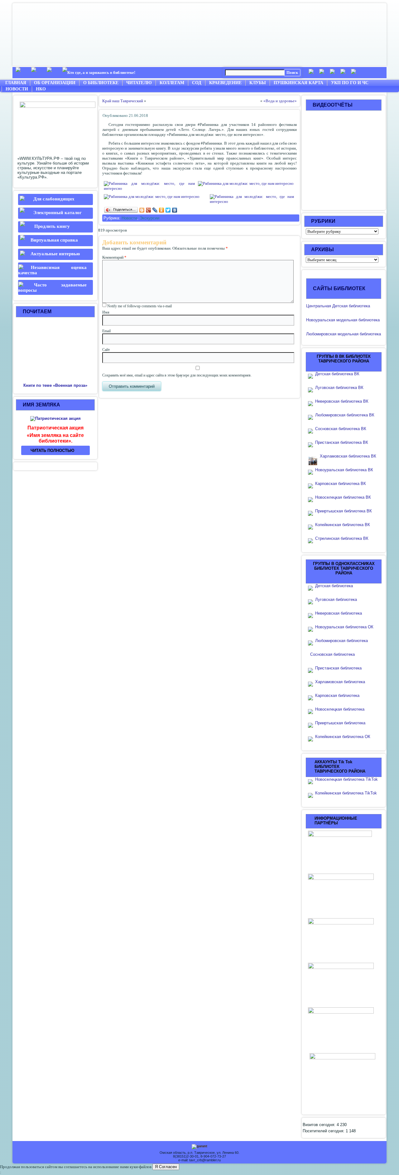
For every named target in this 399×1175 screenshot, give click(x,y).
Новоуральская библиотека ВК (344, 470)
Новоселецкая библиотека (339, 709)
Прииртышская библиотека (340, 723)
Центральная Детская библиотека (338, 306)
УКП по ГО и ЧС (349, 82)
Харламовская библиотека (340, 681)
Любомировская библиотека (341, 640)
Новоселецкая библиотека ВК (343, 497)
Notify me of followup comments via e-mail (139, 306)
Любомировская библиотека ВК (344, 415)
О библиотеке (100, 82)
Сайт (106, 350)
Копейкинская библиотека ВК (344, 524)
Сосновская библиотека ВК (340, 428)
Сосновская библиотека (332, 654)
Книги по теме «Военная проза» (55, 385)
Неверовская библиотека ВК (341, 401)
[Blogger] (142, 210)
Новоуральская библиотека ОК (344, 627)
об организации (54, 82)
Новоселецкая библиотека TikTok (346, 779)
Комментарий (114, 257)
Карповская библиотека (337, 695)
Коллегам (172, 82)
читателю (139, 82)
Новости (17, 89)
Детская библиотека (334, 585)
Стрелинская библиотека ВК (343, 538)
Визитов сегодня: (320, 1124)
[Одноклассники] (161, 210)
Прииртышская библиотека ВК (343, 511)
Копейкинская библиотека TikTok (346, 793)
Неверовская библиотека (338, 613)
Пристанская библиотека (338, 668)
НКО (41, 89)
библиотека (368, 320)
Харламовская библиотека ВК (348, 456)
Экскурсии (149, 218)
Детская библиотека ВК (337, 374)
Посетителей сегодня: (324, 1131)
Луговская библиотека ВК (339, 387)
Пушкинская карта (298, 82)
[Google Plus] (148, 210)
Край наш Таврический (122, 100)
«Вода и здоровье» (280, 100)
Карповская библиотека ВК (340, 483)
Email (106, 331)
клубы (257, 82)
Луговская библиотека (336, 599)
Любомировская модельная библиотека (343, 334)
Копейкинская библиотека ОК (342, 736)
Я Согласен (166, 1166)
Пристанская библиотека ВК (341, 442)
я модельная (345, 320)
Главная (15, 82)
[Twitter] (168, 210)
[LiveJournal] (155, 210)
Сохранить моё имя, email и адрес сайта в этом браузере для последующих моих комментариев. (177, 375)
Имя (105, 312)
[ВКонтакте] (174, 210)
